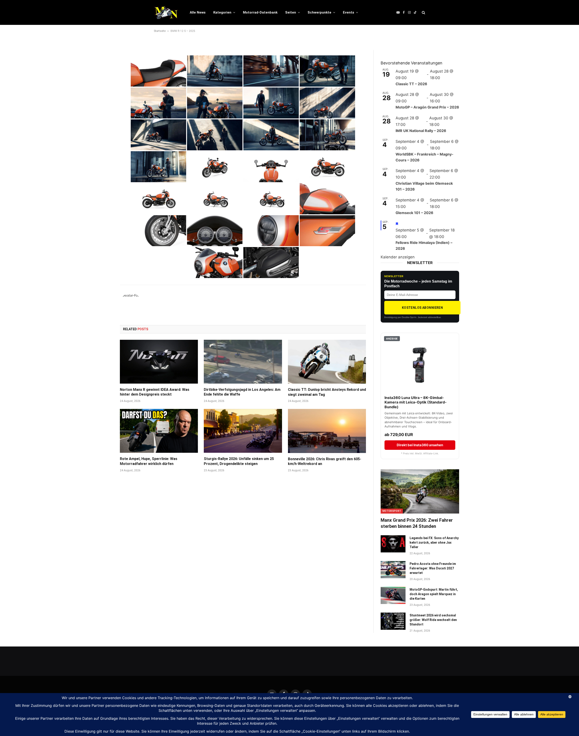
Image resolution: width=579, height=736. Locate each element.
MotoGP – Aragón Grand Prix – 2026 (427, 107)
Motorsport (391, 511)
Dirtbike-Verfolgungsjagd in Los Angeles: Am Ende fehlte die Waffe (242, 392)
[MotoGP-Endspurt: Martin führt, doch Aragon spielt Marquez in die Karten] (393, 595)
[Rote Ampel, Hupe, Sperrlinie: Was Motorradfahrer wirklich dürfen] (159, 431)
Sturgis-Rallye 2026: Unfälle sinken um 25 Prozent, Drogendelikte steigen (239, 461)
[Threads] (104, 99)
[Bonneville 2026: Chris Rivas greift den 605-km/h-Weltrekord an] (327, 431)
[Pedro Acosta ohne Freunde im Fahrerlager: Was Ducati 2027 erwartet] (393, 569)
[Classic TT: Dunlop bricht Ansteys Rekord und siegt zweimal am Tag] (327, 362)
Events (348, 12)
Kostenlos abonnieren (422, 307)
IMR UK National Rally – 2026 (421, 130)
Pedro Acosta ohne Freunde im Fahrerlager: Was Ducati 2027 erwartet (433, 568)
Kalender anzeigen (398, 257)
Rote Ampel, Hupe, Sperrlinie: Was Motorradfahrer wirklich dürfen (148, 461)
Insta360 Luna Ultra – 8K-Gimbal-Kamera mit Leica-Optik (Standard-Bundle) (415, 402)
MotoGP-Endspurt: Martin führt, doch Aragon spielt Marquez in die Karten (434, 594)
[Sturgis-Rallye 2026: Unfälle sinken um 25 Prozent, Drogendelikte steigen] (243, 431)
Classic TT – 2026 (411, 84)
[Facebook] (104, 76)
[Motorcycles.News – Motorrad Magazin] (166, 12)
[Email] (104, 111)
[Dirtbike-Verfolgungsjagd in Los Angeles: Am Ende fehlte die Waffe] (243, 362)
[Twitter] (104, 88)
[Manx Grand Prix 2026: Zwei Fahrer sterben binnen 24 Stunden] (420, 491)
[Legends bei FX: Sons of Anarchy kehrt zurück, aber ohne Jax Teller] (393, 543)
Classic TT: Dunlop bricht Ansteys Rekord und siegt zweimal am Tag (327, 392)
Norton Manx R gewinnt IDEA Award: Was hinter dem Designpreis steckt (154, 392)
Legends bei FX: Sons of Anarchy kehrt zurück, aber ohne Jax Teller (434, 542)
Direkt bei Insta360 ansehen (420, 445)
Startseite (160, 31)
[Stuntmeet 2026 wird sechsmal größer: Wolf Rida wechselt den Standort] (393, 621)
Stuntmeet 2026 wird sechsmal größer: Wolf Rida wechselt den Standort (433, 619)
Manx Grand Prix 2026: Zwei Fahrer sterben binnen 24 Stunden (417, 523)
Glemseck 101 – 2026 (414, 212)
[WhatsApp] (104, 65)
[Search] (423, 12)
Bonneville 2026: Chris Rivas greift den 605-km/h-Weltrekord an (324, 461)
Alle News (198, 12)
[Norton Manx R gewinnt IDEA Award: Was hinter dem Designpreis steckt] (159, 362)
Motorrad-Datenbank (260, 12)
